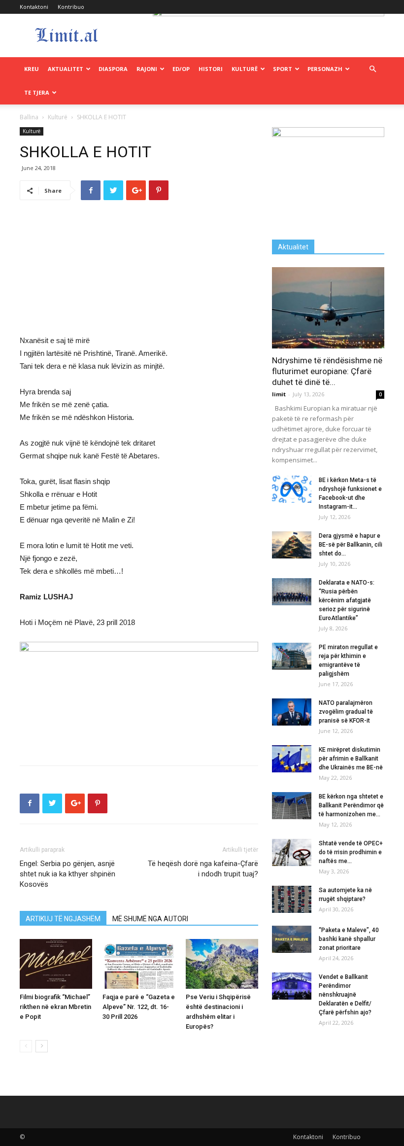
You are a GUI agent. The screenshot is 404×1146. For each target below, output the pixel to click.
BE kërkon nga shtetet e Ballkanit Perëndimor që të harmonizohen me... (351, 805)
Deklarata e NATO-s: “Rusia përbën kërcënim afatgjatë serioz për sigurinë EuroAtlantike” (346, 600)
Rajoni (146, 68)
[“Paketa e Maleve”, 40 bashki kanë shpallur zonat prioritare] (291, 939)
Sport (282, 68)
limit (279, 394)
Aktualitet (65, 68)
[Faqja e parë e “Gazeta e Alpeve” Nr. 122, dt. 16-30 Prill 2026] (138, 964)
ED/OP (181, 68)
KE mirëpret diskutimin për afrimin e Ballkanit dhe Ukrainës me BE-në (351, 758)
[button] (372, 69)
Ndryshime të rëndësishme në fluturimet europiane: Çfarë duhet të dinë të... (327, 371)
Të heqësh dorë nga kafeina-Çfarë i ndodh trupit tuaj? (203, 868)
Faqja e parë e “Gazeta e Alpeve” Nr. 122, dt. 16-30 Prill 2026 (138, 1006)
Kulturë (245, 68)
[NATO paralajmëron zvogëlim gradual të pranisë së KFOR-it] (291, 712)
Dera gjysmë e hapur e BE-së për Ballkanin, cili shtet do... (350, 544)
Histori (211, 68)
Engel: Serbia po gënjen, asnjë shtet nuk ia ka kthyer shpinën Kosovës (67, 874)
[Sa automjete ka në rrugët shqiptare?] (291, 899)
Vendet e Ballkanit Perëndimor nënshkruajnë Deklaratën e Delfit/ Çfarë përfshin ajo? (345, 994)
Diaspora (113, 68)
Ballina (29, 117)
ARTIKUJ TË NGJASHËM (63, 919)
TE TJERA (36, 92)
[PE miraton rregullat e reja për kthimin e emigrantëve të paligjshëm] (291, 656)
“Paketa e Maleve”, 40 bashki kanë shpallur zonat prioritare (349, 939)
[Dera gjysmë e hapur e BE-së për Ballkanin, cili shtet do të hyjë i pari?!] (291, 544)
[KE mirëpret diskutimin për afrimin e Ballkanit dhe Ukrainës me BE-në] (291, 758)
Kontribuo (71, 6)
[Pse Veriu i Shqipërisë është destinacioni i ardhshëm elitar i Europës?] (222, 964)
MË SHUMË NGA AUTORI (150, 919)
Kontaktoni (34, 6)
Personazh (324, 68)
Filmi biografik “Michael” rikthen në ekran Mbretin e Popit (55, 1006)
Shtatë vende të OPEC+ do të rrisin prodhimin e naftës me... (351, 852)
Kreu (31, 68)
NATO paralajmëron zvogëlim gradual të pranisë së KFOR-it (346, 711)
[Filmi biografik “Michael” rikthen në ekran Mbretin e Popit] (56, 964)
